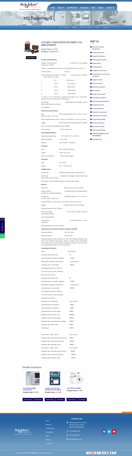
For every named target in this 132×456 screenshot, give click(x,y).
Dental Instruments (98, 123)
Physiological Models (99, 130)
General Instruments (98, 87)
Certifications (72, 8)
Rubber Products (97, 80)
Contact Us (110, 8)
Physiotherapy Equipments (100, 101)
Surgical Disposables (99, 119)
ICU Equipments (53, 52)
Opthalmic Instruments (99, 116)
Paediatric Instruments (99, 112)
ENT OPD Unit (96, 90)
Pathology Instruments (99, 60)
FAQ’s (93, 8)
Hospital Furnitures (98, 52)
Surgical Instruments (99, 94)
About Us (61, 8)
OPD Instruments (97, 83)
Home (53, 8)
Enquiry (101, 8)
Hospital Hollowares (98, 56)
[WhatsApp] (2, 236)
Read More (38, 399)
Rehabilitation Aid (98, 105)
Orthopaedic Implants (99, 98)
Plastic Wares (96, 63)
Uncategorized (97, 139)
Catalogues (84, 8)
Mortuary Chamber (98, 126)
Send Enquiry (31, 58)
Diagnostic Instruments (99, 70)
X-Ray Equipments (98, 108)
